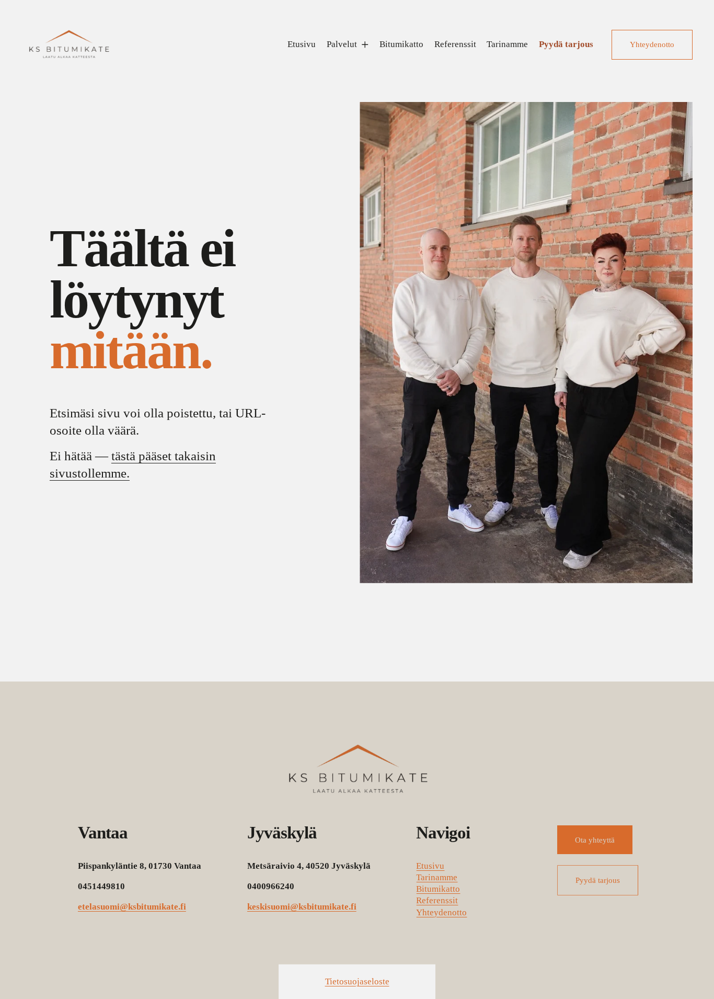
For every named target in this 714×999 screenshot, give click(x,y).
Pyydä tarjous (566, 44)
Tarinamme (507, 44)
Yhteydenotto (652, 44)
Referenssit (455, 44)
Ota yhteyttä (595, 839)
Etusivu (301, 44)
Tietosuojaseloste (357, 981)
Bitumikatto (401, 44)
